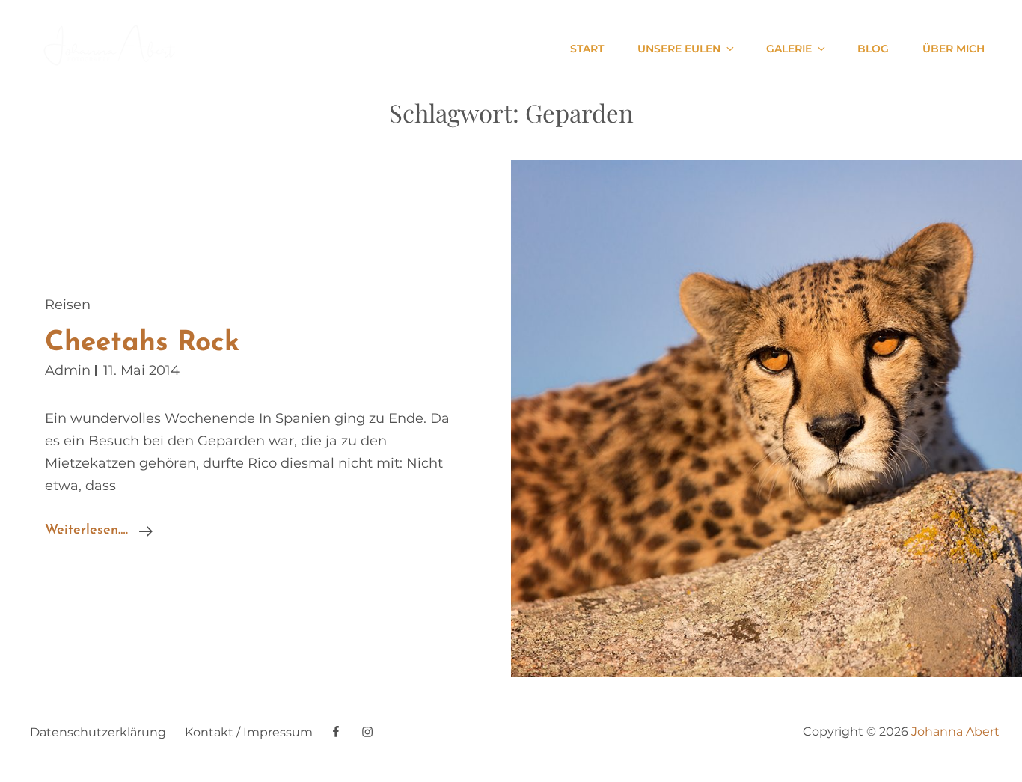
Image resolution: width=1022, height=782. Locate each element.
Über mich (953, 48)
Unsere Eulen (678, 48)
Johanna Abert (955, 731)
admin (68, 370)
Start (587, 48)
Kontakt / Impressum (249, 732)
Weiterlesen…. (99, 532)
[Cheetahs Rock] (766, 418)
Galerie (789, 48)
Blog (873, 48)
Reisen (68, 304)
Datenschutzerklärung (98, 732)
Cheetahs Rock (142, 343)
